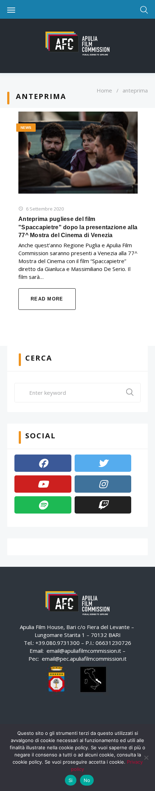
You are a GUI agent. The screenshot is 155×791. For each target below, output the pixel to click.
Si (70, 780)
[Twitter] (103, 463)
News (26, 128)
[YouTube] (42, 484)
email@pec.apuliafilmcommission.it (84, 658)
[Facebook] (42, 463)
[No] (146, 757)
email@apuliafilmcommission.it (83, 650)
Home (104, 90)
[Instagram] (103, 484)
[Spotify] (42, 505)
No (87, 780)
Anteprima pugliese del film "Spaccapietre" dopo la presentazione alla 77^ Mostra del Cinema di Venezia (77, 227)
